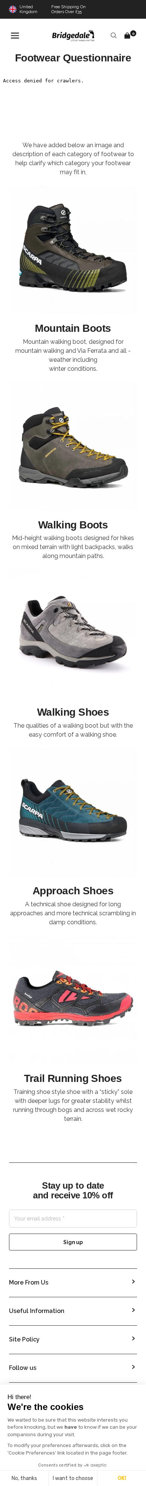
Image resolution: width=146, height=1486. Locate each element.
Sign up (72, 1242)
